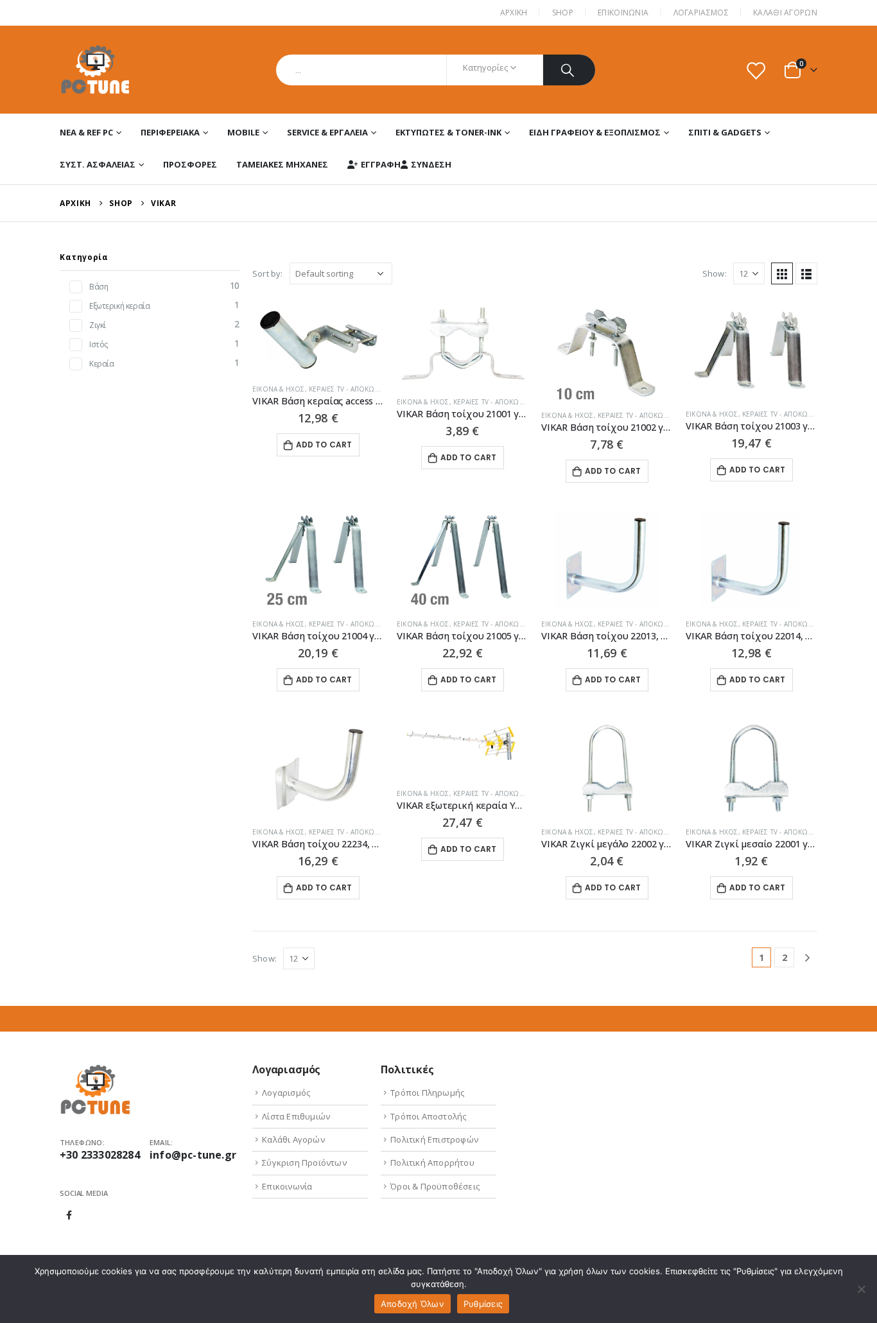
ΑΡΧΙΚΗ (514, 12)
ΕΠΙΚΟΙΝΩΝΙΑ (623, 12)
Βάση (98, 286)
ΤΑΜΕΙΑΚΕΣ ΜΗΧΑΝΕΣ (282, 164)
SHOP (562, 12)
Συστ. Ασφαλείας (97, 164)
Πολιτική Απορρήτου (432, 1162)
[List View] (806, 273)
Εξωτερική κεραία (119, 305)
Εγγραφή (381, 164)
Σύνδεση (431, 164)
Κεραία (101, 363)
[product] (318, 339)
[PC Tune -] (95, 69)
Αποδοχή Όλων (412, 1304)
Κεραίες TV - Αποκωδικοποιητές (365, 389)
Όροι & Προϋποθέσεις (435, 1186)
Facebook (69, 1215)
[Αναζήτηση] (569, 70)
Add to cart (324, 444)
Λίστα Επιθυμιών (296, 1116)
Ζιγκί (97, 325)
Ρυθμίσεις (483, 1304)
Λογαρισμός (286, 1092)
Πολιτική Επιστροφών (434, 1139)
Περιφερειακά (170, 132)
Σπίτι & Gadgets (724, 132)
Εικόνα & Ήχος (278, 389)
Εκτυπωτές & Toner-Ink (448, 132)
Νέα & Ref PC (86, 132)
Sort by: (267, 273)
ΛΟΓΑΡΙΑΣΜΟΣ (701, 12)
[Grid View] (782, 273)
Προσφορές (190, 164)
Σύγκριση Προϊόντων (304, 1162)
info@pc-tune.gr (193, 1155)
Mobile (243, 132)
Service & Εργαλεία (327, 132)
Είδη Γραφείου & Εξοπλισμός (595, 132)
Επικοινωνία (287, 1186)
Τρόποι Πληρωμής (427, 1092)
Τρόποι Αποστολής (428, 1116)
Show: (714, 273)
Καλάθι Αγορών (785, 12)
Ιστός (98, 344)
